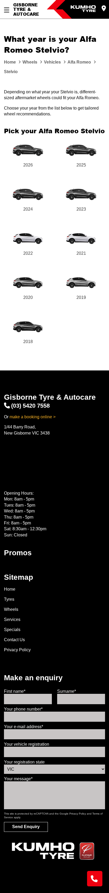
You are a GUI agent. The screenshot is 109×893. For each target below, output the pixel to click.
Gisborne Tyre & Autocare (26, 9)
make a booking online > (33, 417)
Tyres (9, 599)
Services (12, 619)
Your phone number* (23, 709)
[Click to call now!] (94, 878)
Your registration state (24, 762)
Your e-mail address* (23, 726)
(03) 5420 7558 (30, 405)
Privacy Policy (17, 650)
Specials (12, 629)
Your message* (18, 779)
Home (9, 589)
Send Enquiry (26, 826)
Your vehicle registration (26, 744)
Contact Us (14, 639)
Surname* (66, 691)
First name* (14, 691)
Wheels (11, 609)
